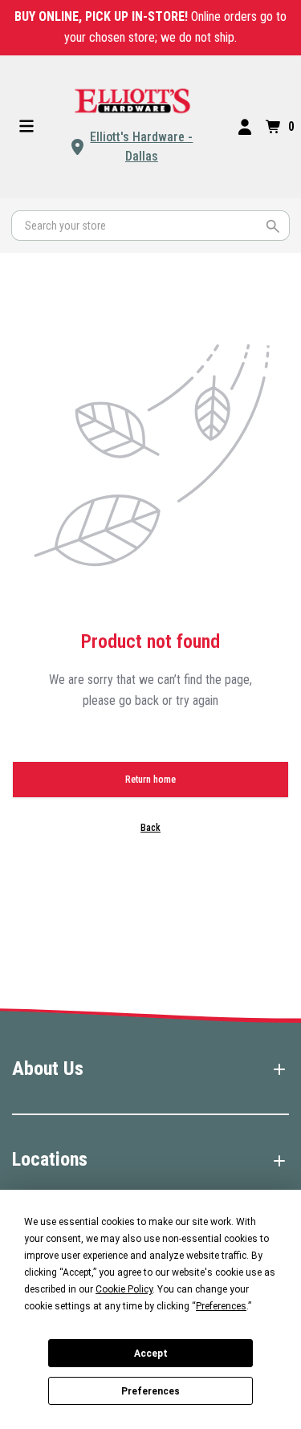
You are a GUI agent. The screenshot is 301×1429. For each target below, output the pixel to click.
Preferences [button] (221, 1306)
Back (150, 827)
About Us (47, 1068)
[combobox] (150, 225)
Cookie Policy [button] (124, 1289)
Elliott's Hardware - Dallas (141, 146)
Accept (151, 1353)
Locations (49, 1159)
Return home (150, 779)
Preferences (150, 1391)
